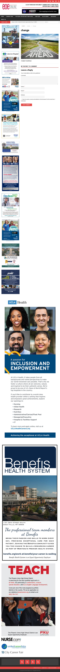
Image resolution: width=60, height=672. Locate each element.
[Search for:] (51, 22)
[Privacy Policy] (22, 662)
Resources (53, 16)
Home (2, 16)
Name (22, 86)
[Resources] (58, 1)
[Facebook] (47, 1)
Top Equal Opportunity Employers (24, 16)
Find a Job (37, 16)
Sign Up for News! (52, 667)
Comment (23, 75)
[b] (38, 662)
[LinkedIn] (53, 1)
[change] (40, 58)
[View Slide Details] (40, 11)
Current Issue (9, 16)
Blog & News (45, 16)
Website (23, 95)
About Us (3, 19)
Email (22, 90)
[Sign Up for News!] (33, 662)
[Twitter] (50, 1)
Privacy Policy (37, 667)
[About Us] (27, 662)
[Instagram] (56, 1)
